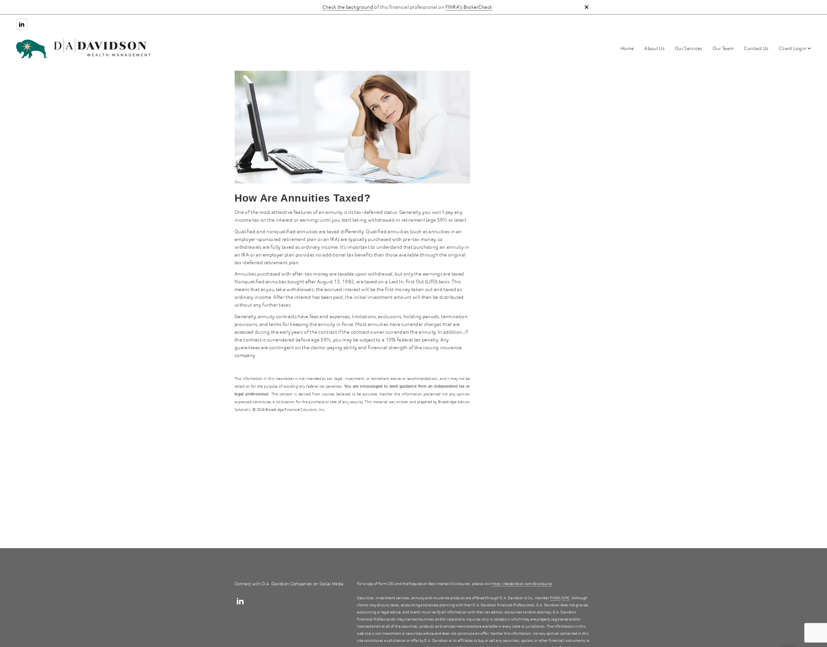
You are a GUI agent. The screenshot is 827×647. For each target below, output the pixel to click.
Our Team (723, 48)
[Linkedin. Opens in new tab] (21, 24)
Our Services (688, 48)
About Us (654, 48)
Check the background (347, 7)
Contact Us (756, 48)
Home (627, 48)
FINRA (555, 598)
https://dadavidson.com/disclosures (522, 584)
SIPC (566, 598)
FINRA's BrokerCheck (468, 7)
